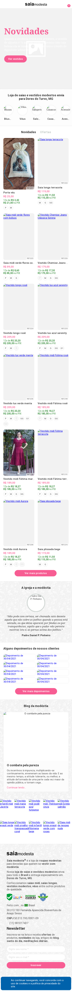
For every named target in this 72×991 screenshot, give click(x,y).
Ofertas (45, 132)
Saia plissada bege (49, 549)
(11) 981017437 (18, 923)
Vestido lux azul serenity (52, 333)
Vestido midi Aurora (15, 549)
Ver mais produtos (36, 573)
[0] (66, 4)
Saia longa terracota (50, 187)
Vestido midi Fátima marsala (20, 478)
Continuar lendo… (16, 787)
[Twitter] (24, 973)
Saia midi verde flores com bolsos (23, 262)
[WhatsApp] (47, 973)
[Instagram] (30, 973)
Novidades (28, 132)
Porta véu (9, 192)
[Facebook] (18, 973)
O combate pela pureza (23, 765)
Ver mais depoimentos (36, 691)
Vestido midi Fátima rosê (52, 403)
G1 (62, 348)
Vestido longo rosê (14, 333)
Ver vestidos (15, 58)
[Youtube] (42, 973)
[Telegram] (53, 973)
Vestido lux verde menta (17, 403)
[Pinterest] (36, 973)
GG (50, 202)
